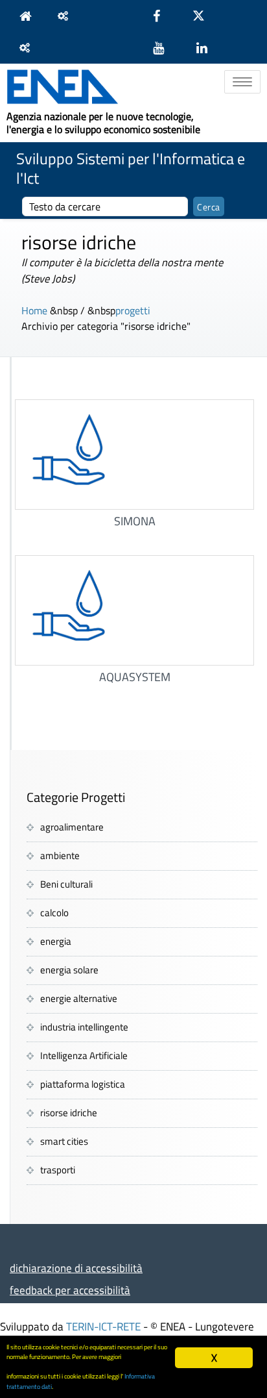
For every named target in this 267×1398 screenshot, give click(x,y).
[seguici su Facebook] (163, 16)
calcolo (54, 912)
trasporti (57, 1169)
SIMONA (135, 521)
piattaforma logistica (82, 1084)
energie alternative (78, 998)
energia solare (69, 969)
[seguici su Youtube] (165, 48)
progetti (132, 310)
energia (55, 941)
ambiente (60, 855)
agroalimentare (72, 826)
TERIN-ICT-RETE (103, 1326)
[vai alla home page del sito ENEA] (29, 16)
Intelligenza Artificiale (84, 1055)
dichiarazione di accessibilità (76, 1268)
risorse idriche (68, 1112)
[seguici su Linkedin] (208, 48)
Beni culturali (66, 884)
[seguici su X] (205, 16)
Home (34, 310)
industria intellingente (84, 1026)
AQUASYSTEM (134, 677)
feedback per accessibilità (70, 1290)
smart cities (64, 1141)
